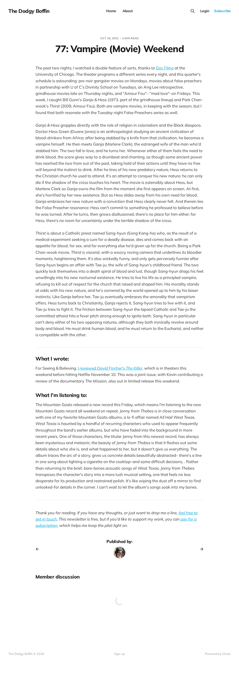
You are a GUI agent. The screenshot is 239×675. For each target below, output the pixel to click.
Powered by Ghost (218, 654)
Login (204, 11)
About (128, 11)
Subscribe (222, 11)
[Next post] (200, 549)
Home (111, 11)
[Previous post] (38, 549)
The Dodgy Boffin (28, 11)
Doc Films (165, 67)
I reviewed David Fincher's (110, 368)
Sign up (119, 654)
